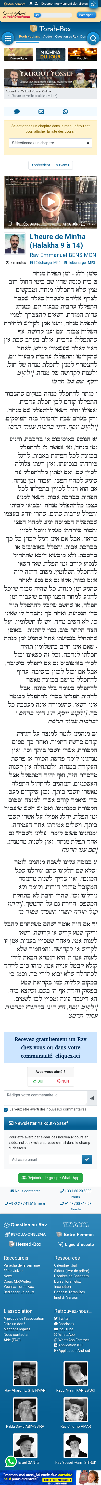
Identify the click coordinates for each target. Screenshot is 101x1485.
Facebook (66, 1324)
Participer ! (86, 15)
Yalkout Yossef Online (36, 91)
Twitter (64, 1319)
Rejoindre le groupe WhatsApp (52, 1177)
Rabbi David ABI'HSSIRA (25, 1426)
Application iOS (70, 1345)
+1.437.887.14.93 (78, 1204)
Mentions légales (17, 1329)
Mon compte (16, 4)
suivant (62, 165)
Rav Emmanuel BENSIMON (63, 255)
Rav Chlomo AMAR (76, 1426)
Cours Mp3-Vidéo (17, 1281)
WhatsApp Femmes (73, 1340)
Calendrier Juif (65, 1265)
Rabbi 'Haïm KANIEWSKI (75, 1390)
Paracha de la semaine (22, 1265)
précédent (41, 165)
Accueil (11, 91)
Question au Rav (66, 36)
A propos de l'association (24, 1319)
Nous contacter (27, 1191)
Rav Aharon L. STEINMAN (25, 1390)
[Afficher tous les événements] (31, 3)
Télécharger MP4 (47, 263)
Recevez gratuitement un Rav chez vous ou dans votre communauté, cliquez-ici (51, 1047)
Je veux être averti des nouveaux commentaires (48, 1109)
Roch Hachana (29, 36)
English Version (66, 1298)
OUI (40, 1081)
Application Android (74, 1351)
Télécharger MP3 (81, 263)
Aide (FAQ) (12, 1340)
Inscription (62, 1287)
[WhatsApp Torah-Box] (93, 4)
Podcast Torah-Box (69, 1292)
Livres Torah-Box (67, 1281)
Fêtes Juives (13, 1271)
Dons (84, 36)
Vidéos (48, 36)
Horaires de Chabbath (71, 1276)
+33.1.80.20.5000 (78, 1191)
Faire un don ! (14, 1324)
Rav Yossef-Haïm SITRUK (75, 1463)
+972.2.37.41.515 (22, 1204)
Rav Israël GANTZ (25, 1463)
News (8, 1276)
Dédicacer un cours (19, 1292)
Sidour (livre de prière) (71, 1271)
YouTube (65, 1329)
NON (65, 1081)
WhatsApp (66, 1335)
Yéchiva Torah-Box (19, 1287)
